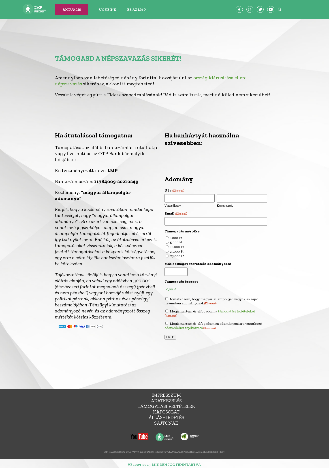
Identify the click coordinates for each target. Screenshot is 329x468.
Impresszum (166, 395)
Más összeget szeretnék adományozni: (198, 263)
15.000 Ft (177, 251)
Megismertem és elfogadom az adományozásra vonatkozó (213, 325)
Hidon (222, 452)
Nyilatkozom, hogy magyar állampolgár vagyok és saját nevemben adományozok (211, 301)
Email (175, 213)
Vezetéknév (172, 206)
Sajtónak (166, 423)
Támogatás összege (181, 281)
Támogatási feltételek (166, 406)
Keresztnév (225, 206)
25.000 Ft (177, 256)
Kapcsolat (166, 412)
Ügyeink (107, 9)
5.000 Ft (176, 242)
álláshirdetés (166, 417)
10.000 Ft (177, 247)
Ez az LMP (136, 9)
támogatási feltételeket (236, 311)
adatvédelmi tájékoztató (183, 328)
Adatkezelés (166, 400)
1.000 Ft (176, 238)
